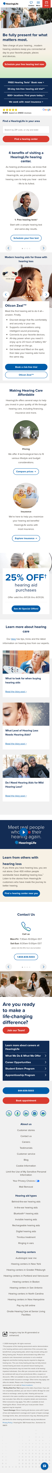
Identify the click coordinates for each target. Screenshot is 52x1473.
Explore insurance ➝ (26, 538)
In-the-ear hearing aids (26, 1207)
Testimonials (26, 1147)
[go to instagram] (34, 1114)
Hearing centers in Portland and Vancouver (26, 1275)
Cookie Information (26, 1165)
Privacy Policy (7, 1422)
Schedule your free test (26, 238)
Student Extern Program (20, 1068)
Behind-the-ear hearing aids (26, 1201)
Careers (26, 1142)
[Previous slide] (8, 248)
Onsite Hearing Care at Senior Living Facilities (26, 1313)
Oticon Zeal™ (26, 375)
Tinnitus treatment (26, 1237)
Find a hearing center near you (21, 893)
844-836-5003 (26, 1090)
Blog (26, 1159)
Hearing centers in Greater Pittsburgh (26, 1269)
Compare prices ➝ (26, 471)
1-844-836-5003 (26, 957)
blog (13, 639)
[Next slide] (43, 248)
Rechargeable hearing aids (26, 1225)
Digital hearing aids (26, 1231)
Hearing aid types (26, 1195)
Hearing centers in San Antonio (26, 1287)
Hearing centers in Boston (26, 1281)
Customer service (26, 1153)
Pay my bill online (26, 1305)
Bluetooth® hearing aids (26, 1213)
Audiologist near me (26, 1258)
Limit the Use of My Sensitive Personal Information (26, 1173)
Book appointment (26, 1100)
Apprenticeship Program (20, 1075)
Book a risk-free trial (26, 367)
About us (26, 1124)
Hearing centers (26, 1252)
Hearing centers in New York (26, 1263)
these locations (27, 1385)
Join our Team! (16, 1030)
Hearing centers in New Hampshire (26, 1299)
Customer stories (26, 1130)
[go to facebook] (17, 1114)
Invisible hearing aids (26, 1219)
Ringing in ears (26, 1243)
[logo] (11, 3)
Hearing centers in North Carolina (26, 1293)
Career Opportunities (18, 1062)
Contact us (26, 1136)
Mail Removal (26, 1186)
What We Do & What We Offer (23, 1056)
